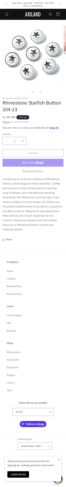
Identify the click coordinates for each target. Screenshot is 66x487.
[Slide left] (25, 92)
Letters (11, 382)
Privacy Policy (14, 293)
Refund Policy (14, 286)
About (10, 271)
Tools (10, 390)
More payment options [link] (33, 171)
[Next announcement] (59, 4)
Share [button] (9, 239)
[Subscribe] (50, 412)
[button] (6, 14)
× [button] (59, 459)
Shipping (6, 122)
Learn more (18, 474)
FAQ (9, 322)
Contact (11, 278)
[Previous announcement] (6, 4)
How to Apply (14, 315)
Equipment (13, 367)
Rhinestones (13, 352)
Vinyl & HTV (13, 359)
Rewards (11, 330)
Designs (11, 375)
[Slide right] (40, 92)
